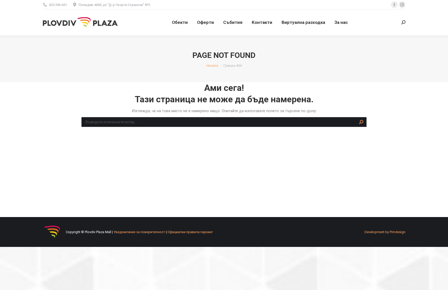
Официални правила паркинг (190, 232)
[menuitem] (180, 22)
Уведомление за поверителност (139, 232)
